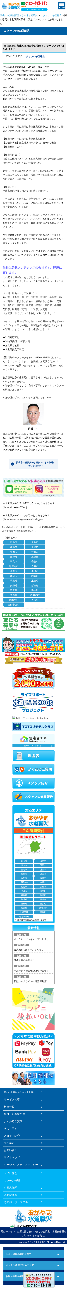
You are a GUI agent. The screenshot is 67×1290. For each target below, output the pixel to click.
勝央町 (34, 590)
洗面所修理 (10, 1194)
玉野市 (34, 547)
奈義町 (13, 595)
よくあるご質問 (13, 1121)
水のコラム (10, 1128)
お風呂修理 (10, 1187)
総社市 (13, 556)
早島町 (13, 580)
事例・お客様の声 (14, 1114)
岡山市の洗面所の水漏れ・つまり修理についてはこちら (35, 464)
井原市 (34, 551)
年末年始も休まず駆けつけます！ (31, 970)
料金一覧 (9, 1106)
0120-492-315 (27, 1226)
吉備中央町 (13, 604)
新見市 (13, 561)
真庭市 (13, 571)
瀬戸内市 (13, 566)
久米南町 (13, 599)
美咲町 (34, 599)
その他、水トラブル (16, 1202)
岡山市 (13, 542)
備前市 (34, 561)
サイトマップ (12, 1157)
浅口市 (13, 576)
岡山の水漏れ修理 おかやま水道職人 (19, 15)
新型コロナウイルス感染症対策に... (32, 981)
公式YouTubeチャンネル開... (28, 949)
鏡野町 (13, 590)
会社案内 (9, 1142)
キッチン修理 (12, 1180)
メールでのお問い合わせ (34, 9)
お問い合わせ (12, 1150)
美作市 (34, 571)
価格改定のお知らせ (24, 960)
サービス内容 (12, 1099)
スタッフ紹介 (12, 1135)
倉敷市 (34, 542)
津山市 (13, 547)
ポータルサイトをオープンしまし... (32, 939)
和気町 (34, 576)
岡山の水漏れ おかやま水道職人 (19, 1092)
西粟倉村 (35, 595)
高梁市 (34, 556)
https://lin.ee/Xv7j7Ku (14, 507)
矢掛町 (13, 585)
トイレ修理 (10, 1173)
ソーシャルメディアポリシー (21, 1164)
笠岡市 (13, 551)
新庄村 (34, 585)
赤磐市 (34, 566)
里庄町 (34, 580)
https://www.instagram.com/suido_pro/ (23, 519)
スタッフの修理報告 (51, 15)
